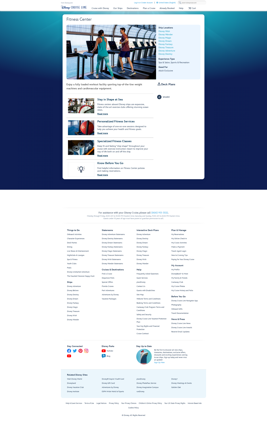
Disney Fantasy (165, 44)
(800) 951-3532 (159, 212)
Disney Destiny (165, 54)
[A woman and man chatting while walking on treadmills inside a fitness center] (111, 52)
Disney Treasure (166, 47)
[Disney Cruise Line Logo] (73, 8)
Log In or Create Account (143, 3)
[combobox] (192, 2)
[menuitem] (157, 2)
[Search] (180, 2)
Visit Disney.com (67, 3)
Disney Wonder (166, 34)
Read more (102, 114)
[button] (192, 8)
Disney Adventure (167, 50)
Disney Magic (165, 37)
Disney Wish (164, 31)
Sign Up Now (159, 362)
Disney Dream (165, 41)
